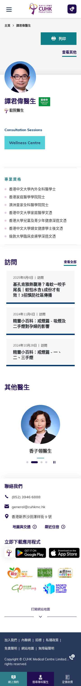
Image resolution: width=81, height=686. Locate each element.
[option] (40, 431)
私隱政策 (52, 640)
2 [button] (34, 462)
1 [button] (27, 462)
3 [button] (41, 462)
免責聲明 (10, 648)
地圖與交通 (22, 527)
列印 (62, 38)
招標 (38, 640)
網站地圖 (27, 648)
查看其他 (69, 52)
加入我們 (10, 640)
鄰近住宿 (52, 527)
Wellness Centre (24, 142)
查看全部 (70, 262)
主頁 (7, 25)
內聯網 (26, 640)
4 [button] (46, 462)
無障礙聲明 (46, 648)
